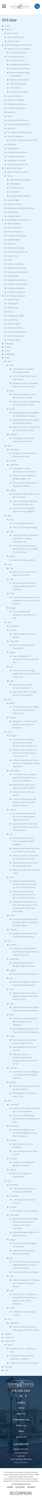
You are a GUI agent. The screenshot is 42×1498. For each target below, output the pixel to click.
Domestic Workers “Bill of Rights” (26, 1272)
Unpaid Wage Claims (18, 52)
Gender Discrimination (19, 92)
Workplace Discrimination (17, 284)
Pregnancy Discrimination (20, 68)
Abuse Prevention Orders (17, 172)
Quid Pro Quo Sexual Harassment (23, 140)
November (14, 449)
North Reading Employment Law (18, 220)
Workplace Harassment (16, 152)
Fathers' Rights (13, 200)
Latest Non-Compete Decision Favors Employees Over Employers (25, 1021)
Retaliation (11, 144)
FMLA (9, 116)
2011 (9, 1319)
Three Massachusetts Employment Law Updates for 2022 (25, 614)
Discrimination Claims (15, 56)
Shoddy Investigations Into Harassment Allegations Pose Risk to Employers (25, 1133)
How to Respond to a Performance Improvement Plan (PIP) (25, 659)
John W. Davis (12, 33)
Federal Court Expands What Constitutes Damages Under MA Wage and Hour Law (26, 951)
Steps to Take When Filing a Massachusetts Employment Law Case (26, 1118)
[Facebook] (26, 1396)
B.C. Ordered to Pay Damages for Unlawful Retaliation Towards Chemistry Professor (26, 1264)
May (11, 365)
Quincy (7, 350)
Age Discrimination (17, 60)
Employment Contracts (16, 104)
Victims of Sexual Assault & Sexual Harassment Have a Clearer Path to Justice (26, 600)
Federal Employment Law (17, 164)
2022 (9, 564)
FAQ (6, 1370)
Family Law (21, 1425)
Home (7, 26)
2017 (9, 941)
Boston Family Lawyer (14, 168)
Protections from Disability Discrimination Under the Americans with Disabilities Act (25, 742)
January (13, 608)
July (11, 834)
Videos (10, 1345)
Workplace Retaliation (16, 288)
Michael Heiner (13, 41)
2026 (9, 361)
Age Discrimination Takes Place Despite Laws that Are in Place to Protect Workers (26, 827)
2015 (9, 1181)
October (13, 460)
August (13, 490)
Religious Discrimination (19, 79)
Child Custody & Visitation (20, 180)
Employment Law (21, 1419)
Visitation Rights (13, 216)
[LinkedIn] (21, 1396)
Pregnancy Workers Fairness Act (26, 974)
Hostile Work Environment (17, 120)
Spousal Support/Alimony (20, 196)
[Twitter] (16, 1396)
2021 (9, 622)
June (11, 519)
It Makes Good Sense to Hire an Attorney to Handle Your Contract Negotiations (26, 763)
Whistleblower (13, 148)
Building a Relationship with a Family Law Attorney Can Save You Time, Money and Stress (25, 884)
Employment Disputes (16, 108)
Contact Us (9, 1337)
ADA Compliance (13, 223)
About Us (8, 29)
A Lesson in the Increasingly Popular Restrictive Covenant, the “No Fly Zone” (26, 673)
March (12, 409)
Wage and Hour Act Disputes (19, 49)
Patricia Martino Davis (16, 37)
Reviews (8, 1334)
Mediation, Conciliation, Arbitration (21, 208)
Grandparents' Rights (15, 315)
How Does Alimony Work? (23, 523)
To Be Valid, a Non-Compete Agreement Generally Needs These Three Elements (24, 777)
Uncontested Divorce (15, 336)
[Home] (20, 6)
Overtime (11, 128)
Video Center (10, 1341)
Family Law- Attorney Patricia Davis (24, 1363)
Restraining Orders (15, 328)
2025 (9, 446)
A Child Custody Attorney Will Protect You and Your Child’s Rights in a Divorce (24, 802)
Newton (8, 347)
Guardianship (12, 320)
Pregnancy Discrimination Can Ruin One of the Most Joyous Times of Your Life (24, 753)
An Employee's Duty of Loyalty (25, 1211)
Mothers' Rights (13, 324)
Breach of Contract (14, 96)
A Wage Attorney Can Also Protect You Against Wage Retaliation (23, 841)
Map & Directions (21, 1462)
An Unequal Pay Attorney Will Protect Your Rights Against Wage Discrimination (24, 816)
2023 (9, 516)
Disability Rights (13, 239)
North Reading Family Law (15, 296)
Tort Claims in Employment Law (20, 132)
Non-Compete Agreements (18, 124)
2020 (9, 699)
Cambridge (9, 343)
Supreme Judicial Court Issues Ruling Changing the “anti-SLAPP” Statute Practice (26, 996)
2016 (9, 1101)
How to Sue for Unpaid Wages (25, 527)
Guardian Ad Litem (14, 204)
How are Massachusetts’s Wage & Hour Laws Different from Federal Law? (26, 710)
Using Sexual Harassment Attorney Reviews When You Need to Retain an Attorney (24, 894)
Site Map (8, 1367)
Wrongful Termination (16, 156)
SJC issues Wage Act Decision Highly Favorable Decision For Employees (24, 586)
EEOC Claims (15, 88)
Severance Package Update (24, 560)
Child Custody (12, 307)
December (14, 626)
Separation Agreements (16, 332)
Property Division (17, 188)
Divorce (10, 176)
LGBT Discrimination (18, 84)
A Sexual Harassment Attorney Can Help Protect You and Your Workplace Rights (25, 922)
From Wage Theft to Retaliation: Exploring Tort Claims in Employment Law (25, 538)
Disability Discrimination (19, 64)
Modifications (12, 212)
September (14, 464)
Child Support (15, 184)
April (12, 390)
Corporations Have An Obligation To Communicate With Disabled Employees (26, 1074)
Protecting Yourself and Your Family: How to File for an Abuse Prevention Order (25, 549)
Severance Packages (15, 100)
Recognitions (10, 354)
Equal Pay (11, 112)
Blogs (7, 357)
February (13, 434)
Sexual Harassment (15, 136)
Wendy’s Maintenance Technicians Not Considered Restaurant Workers (26, 1283)
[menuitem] (10, 1487)
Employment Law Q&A (16, 160)
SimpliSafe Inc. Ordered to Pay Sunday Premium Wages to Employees (25, 724)
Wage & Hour (12, 256)
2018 (9, 732)
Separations (15, 192)
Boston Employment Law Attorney (19, 45)
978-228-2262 (21, 1390)
